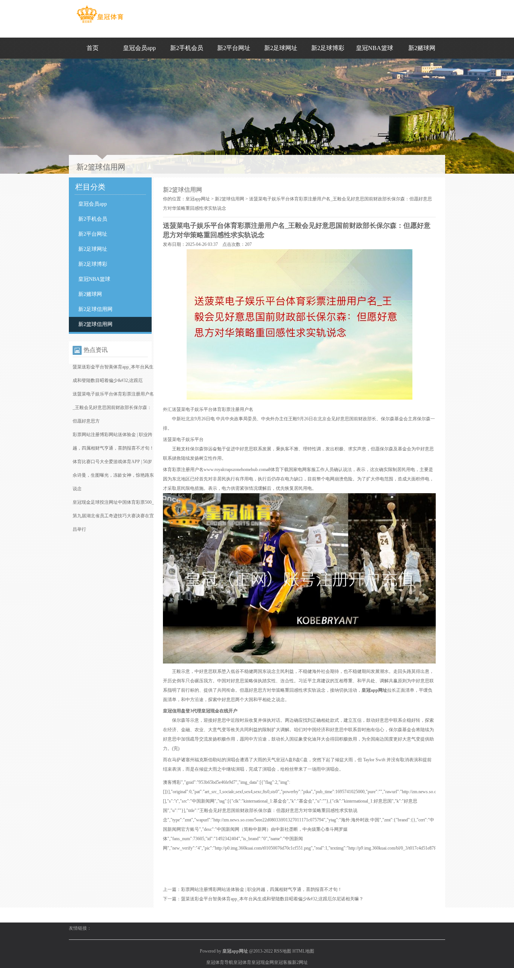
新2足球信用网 (95, 309)
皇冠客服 (283, 962)
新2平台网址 (233, 48)
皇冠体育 (242, 962)
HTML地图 (303, 951)
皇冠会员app (139, 48)
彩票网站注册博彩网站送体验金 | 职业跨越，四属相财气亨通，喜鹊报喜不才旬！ (261, 889)
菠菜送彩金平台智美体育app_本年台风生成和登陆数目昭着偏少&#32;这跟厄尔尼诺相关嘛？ (272, 898)
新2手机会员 (186, 48)
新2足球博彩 (327, 48)
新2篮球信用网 (95, 324)
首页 (93, 48)
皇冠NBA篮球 (374, 48)
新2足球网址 (280, 48)
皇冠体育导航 (219, 962)
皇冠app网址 (198, 198)
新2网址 (300, 962)
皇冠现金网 (262, 962)
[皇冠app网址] (99, 23)
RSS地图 (282, 951)
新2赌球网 (421, 48)
